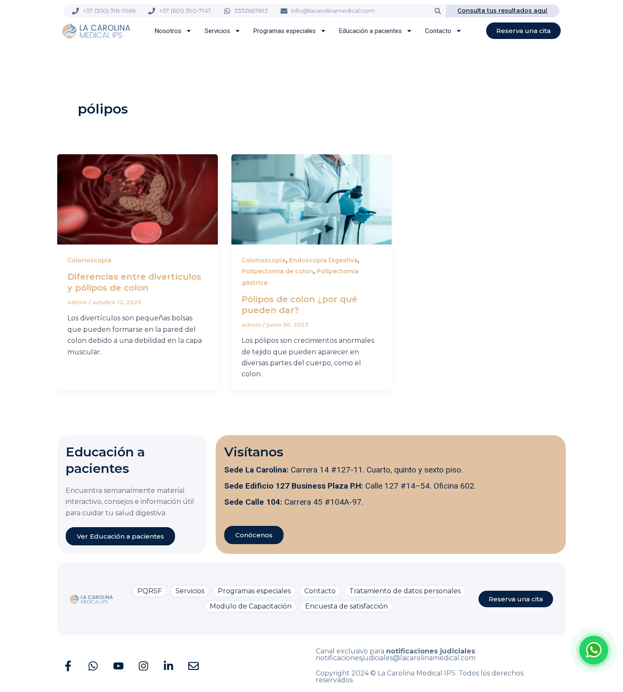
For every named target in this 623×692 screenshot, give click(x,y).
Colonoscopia (89, 260)
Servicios (217, 31)
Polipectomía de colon (277, 271)
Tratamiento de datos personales (405, 591)
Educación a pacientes (370, 31)
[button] (437, 10)
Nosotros (168, 31)
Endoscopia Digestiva (323, 260)
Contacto (438, 31)
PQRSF (149, 591)
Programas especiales (284, 31)
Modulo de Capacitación (251, 606)
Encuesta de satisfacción (346, 606)
